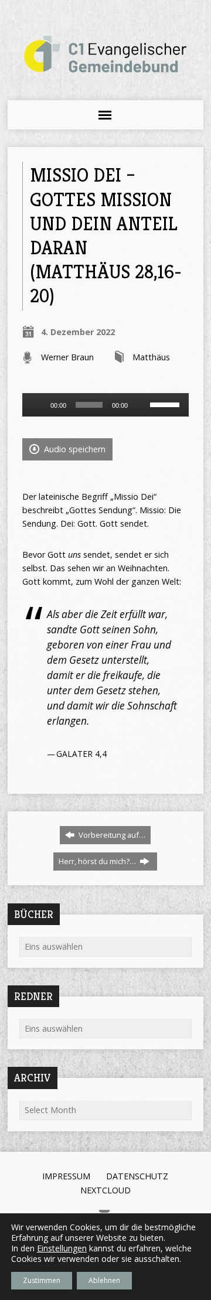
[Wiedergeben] (37, 405)
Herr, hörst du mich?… (98, 861)
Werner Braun (67, 357)
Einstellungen (62, 1248)
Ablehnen (104, 1280)
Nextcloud (105, 1190)
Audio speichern (74, 449)
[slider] (166, 403)
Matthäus (151, 357)
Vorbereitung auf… (111, 835)
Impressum (66, 1176)
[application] (105, 405)
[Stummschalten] (141, 405)
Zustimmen (41, 1280)
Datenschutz (137, 1176)
